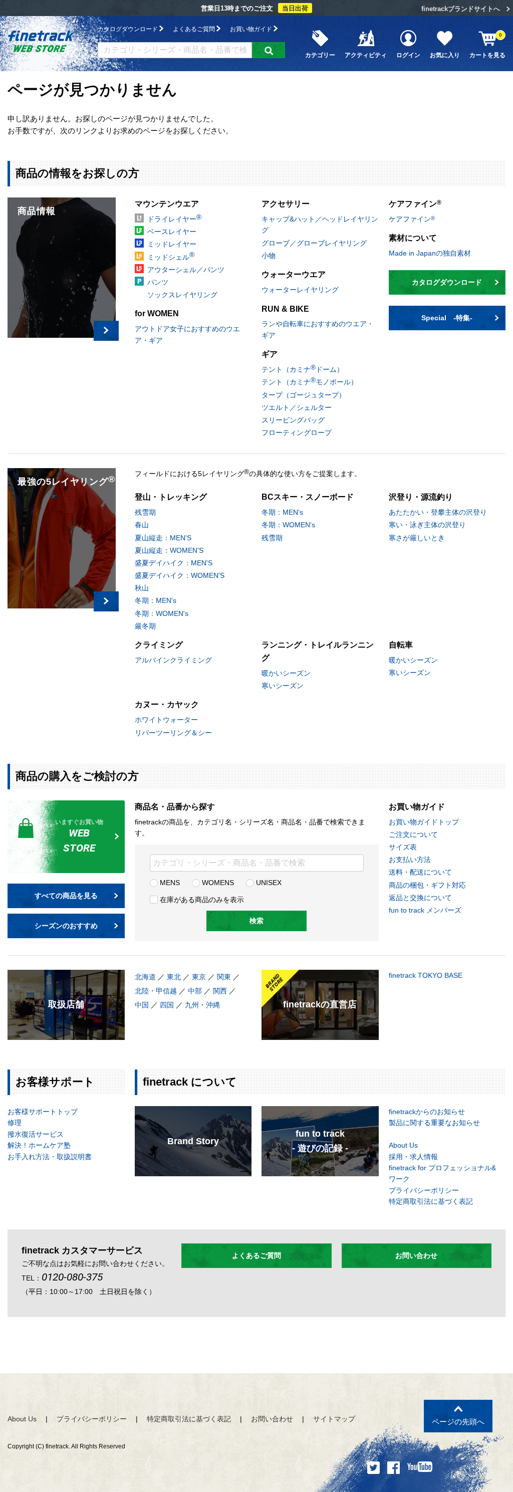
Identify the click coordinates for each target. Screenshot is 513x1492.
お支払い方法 (410, 860)
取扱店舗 (66, 1004)
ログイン (408, 55)
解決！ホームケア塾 (39, 1145)
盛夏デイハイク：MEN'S (173, 563)
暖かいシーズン (286, 673)
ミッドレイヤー (171, 244)
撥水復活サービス (36, 1134)
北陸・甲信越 (156, 991)
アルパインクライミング (173, 660)
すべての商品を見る (66, 896)
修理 (15, 1123)
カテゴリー (320, 55)
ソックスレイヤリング (182, 295)
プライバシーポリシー (424, 1190)
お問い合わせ (416, 1255)
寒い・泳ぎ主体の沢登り (427, 525)
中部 (195, 991)
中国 (142, 1005)
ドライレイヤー (174, 218)
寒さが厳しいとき (417, 538)
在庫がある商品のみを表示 (201, 900)
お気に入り (445, 55)
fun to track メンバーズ (425, 910)
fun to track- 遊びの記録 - (320, 1141)
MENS (169, 883)
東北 (174, 977)
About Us (403, 1145)
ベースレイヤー (171, 232)
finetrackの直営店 (320, 1004)
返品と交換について (420, 898)
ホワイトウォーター (166, 720)
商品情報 (37, 211)
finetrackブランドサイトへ (460, 9)
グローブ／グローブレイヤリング (314, 243)
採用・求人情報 (413, 1157)
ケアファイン (412, 219)
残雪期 (145, 512)
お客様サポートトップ (43, 1112)
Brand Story (193, 1141)
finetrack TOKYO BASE (425, 975)
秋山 (142, 588)
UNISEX (268, 883)
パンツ (157, 282)
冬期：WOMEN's (161, 613)
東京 (199, 977)
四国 (167, 1005)
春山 (142, 525)
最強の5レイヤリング (66, 480)
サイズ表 (403, 847)
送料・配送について (420, 872)
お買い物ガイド (252, 29)
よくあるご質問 (194, 29)
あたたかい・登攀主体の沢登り (438, 512)
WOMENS (217, 883)
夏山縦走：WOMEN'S (169, 550)
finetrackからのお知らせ (427, 1112)
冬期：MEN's (155, 600)
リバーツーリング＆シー (173, 733)
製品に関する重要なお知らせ (434, 1123)
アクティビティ (366, 55)
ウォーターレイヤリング (300, 290)
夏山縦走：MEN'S (163, 538)
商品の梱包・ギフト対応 (427, 885)
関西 (220, 991)
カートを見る (487, 45)
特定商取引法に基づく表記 (431, 1201)
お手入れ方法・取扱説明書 (50, 1157)
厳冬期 (145, 626)
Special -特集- (446, 318)
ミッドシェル (170, 256)
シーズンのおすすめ (66, 926)
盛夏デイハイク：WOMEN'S (179, 575)
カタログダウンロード (128, 29)
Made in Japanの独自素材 (430, 253)
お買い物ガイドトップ (424, 822)
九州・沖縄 (202, 1005)
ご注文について (413, 834)
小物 (269, 256)
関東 (224, 977)
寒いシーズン (283, 686)
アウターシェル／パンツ (185, 270)
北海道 (145, 977)
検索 (256, 921)
